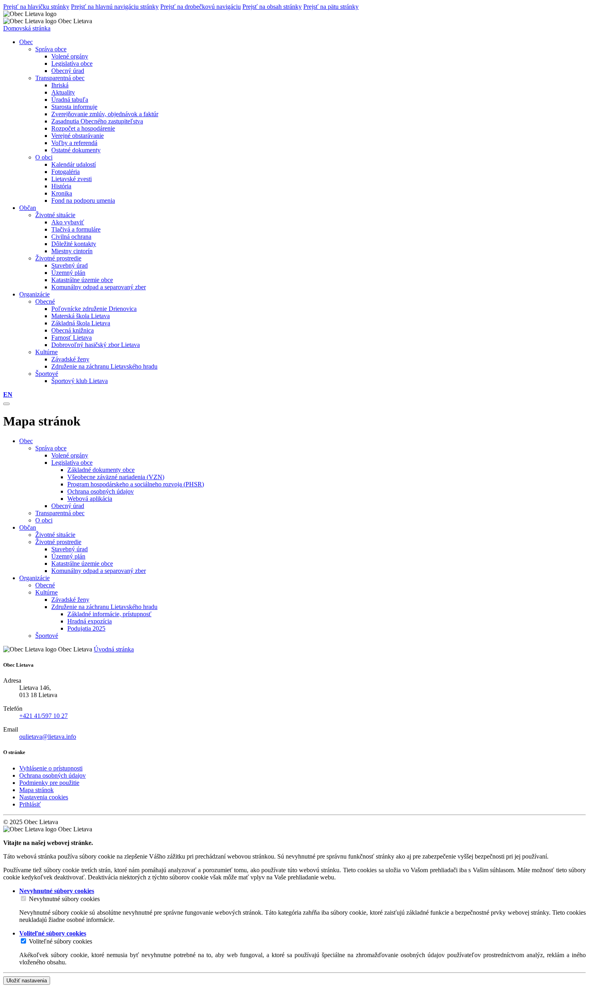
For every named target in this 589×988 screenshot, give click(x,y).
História (61, 186)
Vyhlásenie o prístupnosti (51, 768)
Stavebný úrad (69, 265)
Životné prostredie (58, 258)
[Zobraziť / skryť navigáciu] (6, 404)
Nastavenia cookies (43, 797)
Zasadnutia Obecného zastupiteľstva (97, 121)
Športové (46, 373)
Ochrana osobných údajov (100, 491)
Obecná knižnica (72, 330)
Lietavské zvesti (71, 178)
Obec (26, 441)
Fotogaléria (65, 171)
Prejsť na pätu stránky (331, 6)
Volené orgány (69, 56)
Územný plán (68, 272)
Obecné (45, 301)
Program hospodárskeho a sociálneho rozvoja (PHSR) (135, 484)
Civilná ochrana (71, 236)
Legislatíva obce (72, 63)
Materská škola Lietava (80, 316)
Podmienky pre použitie (49, 782)
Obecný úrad (67, 70)
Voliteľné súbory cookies (60, 941)
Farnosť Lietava (71, 337)
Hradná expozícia (89, 621)
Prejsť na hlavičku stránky (36, 6)
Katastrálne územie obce (82, 279)
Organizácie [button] (34, 294)
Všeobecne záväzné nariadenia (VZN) (115, 477)
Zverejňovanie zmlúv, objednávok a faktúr (104, 114)
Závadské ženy (70, 359)
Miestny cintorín (72, 251)
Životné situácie (55, 215)
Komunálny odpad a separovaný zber (98, 287)
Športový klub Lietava (79, 380)
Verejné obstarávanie (77, 135)
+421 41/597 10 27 (43, 715)
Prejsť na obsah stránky (272, 6)
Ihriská (60, 85)
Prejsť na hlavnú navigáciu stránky (115, 6)
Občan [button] (27, 207)
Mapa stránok (36, 789)
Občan (27, 527)
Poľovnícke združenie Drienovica (94, 308)
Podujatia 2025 (86, 628)
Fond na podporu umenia (83, 200)
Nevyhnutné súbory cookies (64, 898)
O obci (43, 157)
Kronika (61, 193)
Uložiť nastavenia (26, 981)
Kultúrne (46, 352)
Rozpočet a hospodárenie (83, 128)
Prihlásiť (30, 804)
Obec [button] (26, 41)
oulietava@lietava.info (47, 736)
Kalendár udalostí (73, 164)
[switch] (23, 898)
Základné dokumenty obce (101, 469)
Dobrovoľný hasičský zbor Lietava (95, 344)
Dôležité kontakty (73, 243)
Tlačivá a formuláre (76, 229)
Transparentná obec (60, 78)
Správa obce (51, 49)
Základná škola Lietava (80, 323)
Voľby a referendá (74, 142)
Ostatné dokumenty (76, 150)
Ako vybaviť (67, 222)
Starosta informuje (74, 106)
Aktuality (63, 92)
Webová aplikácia (89, 498)
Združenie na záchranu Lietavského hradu (104, 366)
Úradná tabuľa (69, 99)
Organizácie (34, 578)
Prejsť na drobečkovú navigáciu (200, 6)
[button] (7, 394)
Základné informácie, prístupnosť (109, 614)
